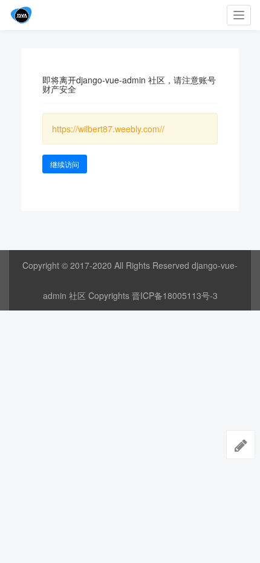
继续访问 (64, 164)
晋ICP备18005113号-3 (175, 295)
